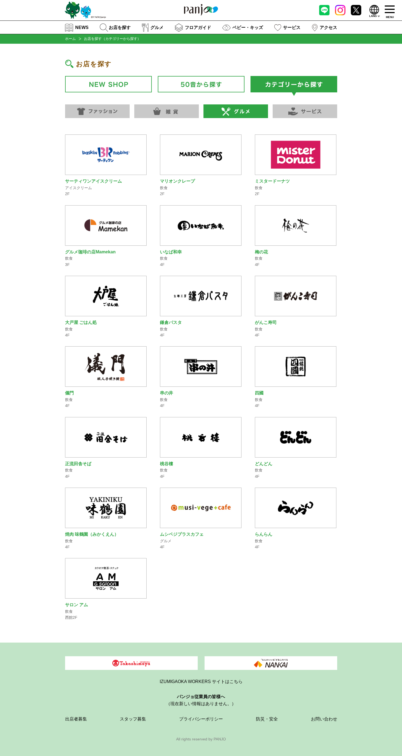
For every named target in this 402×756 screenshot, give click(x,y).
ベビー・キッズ (247, 27)
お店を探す (120, 27)
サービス (292, 27)
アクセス (328, 27)
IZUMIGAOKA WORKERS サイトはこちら (201, 681)
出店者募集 (76, 719)
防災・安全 (267, 719)
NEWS (82, 27)
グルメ (157, 27)
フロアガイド (198, 27)
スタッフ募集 (133, 719)
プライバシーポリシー (201, 719)
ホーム (70, 39)
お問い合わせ (324, 719)
